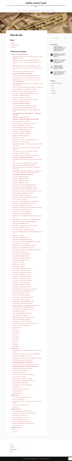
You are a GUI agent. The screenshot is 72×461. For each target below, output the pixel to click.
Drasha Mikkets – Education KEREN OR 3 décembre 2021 (24, 203)
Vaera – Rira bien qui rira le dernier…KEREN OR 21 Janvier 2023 (25, 151)
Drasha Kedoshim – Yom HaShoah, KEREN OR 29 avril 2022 (24, 184)
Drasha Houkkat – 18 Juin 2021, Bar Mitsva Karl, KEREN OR (24, 221)
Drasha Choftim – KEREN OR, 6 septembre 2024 (22, 97)
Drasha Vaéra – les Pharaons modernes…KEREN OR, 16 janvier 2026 (26, 75)
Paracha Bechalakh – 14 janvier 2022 (20, 199)
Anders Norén (46, 458)
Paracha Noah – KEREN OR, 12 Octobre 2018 (21, 319)
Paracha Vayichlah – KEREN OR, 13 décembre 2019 (23, 272)
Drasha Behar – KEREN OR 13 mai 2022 (21, 182)
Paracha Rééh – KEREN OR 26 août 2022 (21, 176)
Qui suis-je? (25, 10)
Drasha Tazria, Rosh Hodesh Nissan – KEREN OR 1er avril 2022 (25, 188)
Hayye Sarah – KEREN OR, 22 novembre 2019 (22, 274)
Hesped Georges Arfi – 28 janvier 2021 (20, 415)
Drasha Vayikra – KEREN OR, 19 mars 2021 (21, 227)
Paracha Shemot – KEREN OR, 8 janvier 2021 (21, 237)
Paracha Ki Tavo (16, 340)
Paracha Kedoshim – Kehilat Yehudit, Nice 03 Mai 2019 (23, 297)
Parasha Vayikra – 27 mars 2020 (19, 264)
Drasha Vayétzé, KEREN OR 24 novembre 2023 (22, 125)
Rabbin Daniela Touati (36, 3)
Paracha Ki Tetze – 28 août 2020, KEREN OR (21, 254)
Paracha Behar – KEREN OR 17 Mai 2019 (21, 293)
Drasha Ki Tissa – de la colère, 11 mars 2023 (21, 141)
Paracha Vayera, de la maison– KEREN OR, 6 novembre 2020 (24, 245)
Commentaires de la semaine (34, 10)
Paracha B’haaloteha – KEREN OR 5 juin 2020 (22, 258)
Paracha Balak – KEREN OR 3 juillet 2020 (21, 256)
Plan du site (16, 34)
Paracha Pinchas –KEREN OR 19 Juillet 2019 (21, 284)
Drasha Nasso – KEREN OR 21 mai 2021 (21, 223)
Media (48, 10)
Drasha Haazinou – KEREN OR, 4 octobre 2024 (22, 356)
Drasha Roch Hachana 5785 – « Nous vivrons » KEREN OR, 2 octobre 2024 (27, 358)
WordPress (35, 458)
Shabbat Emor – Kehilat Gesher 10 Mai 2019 (21, 295)
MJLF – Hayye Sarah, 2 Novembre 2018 (20, 315)
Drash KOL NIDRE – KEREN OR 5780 (20, 382)
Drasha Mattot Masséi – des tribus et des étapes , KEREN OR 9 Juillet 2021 (27, 219)
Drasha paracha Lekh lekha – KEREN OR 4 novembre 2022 (24, 165)
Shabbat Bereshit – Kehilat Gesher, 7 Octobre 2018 (22, 321)
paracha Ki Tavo (16, 329)
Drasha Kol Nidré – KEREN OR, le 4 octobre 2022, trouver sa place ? (26, 364)
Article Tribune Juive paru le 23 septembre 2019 (22, 397)
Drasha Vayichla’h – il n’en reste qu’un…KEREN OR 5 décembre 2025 (26, 77)
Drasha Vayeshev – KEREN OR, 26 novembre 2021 (22, 205)
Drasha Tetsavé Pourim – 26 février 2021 (20, 370)
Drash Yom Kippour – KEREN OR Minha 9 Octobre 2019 (24, 380)
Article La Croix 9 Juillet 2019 (18, 399)
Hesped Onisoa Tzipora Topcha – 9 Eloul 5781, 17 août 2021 (24, 413)
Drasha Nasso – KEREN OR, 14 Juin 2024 (21, 101)
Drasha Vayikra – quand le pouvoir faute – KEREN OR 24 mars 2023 (26, 139)
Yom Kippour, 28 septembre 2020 (19, 372)
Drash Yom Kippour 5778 (18, 391)
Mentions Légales (14, 45)
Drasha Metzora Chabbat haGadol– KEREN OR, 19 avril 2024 (24, 105)
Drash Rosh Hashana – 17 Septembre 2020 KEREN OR (23, 374)
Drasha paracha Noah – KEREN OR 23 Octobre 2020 (23, 247)
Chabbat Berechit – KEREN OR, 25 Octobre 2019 (22, 276)
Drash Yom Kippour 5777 (18, 393)
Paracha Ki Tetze (16, 333)
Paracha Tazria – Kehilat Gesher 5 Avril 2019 (21, 299)
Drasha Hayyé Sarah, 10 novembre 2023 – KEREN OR (23, 127)
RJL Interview (15, 407)
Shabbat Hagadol (16, 346)
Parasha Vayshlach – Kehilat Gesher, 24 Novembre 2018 (23, 309)
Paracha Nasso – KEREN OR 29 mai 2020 (21, 260)
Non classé (18, 409)
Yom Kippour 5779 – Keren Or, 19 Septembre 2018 (22, 384)
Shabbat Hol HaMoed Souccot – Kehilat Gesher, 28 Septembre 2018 (26, 323)
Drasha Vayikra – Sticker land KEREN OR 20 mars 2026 (23, 71)
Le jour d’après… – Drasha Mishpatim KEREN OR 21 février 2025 (25, 93)
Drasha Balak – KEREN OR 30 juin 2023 (21, 135)
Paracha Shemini (16, 337)
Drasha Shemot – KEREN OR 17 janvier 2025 (21, 95)
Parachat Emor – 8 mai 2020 (18, 262)
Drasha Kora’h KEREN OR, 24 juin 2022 (20, 178)
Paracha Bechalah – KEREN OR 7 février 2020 (22, 268)
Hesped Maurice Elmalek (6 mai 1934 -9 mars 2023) (23, 411)
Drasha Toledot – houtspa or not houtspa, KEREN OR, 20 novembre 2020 (27, 241)
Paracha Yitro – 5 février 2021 (18, 235)
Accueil (19, 10)
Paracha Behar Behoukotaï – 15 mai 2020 (20, 417)
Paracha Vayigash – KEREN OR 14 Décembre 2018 (22, 303)
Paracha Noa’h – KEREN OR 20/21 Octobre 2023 (22, 129)
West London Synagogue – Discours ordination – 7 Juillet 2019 (25, 288)
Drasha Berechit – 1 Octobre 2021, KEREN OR (22, 211)
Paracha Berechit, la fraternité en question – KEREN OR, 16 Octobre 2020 (27, 249)
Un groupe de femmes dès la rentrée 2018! (21, 389)
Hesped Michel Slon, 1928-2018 (19, 311)
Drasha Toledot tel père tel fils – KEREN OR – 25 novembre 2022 (25, 163)
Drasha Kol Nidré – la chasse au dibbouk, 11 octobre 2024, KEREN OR (26, 353)
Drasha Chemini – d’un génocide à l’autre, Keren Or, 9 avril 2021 (25, 225)
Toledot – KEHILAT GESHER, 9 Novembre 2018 (22, 313)
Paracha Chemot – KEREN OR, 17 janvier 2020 (22, 421)
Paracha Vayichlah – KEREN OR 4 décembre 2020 (22, 239)
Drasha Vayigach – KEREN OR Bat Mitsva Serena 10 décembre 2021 (26, 201)
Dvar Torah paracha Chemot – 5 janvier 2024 (21, 121)
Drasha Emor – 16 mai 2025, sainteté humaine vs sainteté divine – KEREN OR (28, 87)
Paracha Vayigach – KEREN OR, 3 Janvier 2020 (22, 270)
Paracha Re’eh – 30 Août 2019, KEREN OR (21, 282)
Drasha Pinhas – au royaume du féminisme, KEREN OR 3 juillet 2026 (26, 60)
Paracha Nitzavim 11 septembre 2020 (20, 251)
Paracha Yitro (15, 342)
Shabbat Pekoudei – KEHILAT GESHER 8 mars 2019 (23, 301)
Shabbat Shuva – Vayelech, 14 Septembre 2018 (22, 325)
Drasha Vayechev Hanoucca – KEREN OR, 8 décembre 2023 (24, 123)
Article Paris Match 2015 (17, 425)
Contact (52, 10)
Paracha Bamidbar (16, 331)
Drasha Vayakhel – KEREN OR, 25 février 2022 (22, 195)
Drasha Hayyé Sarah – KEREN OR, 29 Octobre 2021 (23, 209)
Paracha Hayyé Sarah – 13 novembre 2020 (21, 243)
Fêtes (44, 10)
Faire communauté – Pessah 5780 (19, 376)
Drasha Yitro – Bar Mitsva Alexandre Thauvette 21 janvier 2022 (25, 197)
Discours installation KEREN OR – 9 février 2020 (22, 378)
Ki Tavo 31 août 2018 (17, 327)
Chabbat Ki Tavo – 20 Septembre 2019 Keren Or (22, 278)
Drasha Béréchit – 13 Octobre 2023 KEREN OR (22, 131)
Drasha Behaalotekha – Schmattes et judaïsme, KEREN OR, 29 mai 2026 (26, 65)
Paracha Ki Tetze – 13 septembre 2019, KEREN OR (22, 280)
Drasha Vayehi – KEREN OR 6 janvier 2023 (21, 153)
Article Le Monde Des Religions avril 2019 (21, 405)
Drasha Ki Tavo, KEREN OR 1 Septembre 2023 (22, 133)
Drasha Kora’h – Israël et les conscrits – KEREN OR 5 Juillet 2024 (25, 99)
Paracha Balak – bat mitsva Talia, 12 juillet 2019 (22, 286)
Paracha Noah (15, 344)
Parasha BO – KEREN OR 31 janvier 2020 (21, 419)
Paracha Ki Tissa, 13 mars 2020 (19, 266)
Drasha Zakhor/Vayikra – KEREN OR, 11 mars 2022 (23, 193)
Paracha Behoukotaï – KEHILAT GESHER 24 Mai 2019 (23, 291)
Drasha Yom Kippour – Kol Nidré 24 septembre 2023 (23, 360)
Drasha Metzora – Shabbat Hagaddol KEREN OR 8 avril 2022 (24, 186)
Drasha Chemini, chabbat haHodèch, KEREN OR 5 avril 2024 (24, 107)
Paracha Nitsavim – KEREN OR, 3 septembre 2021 (22, 213)
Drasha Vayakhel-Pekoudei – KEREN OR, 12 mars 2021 (23, 229)
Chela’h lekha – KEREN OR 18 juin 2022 (21, 180)
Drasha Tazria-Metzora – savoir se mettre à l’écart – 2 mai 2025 (25, 89)
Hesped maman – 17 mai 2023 (18, 137)
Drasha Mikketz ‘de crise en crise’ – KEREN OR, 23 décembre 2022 (26, 155)
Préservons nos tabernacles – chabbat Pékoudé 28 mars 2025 (24, 91)
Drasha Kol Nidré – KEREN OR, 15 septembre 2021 (23, 368)
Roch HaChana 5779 (17, 386)
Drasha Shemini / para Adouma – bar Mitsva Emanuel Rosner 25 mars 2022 (27, 191)
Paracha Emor (15, 335)
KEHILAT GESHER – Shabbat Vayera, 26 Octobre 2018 (23, 317)
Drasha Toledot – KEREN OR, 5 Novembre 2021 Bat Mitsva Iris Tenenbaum (27, 207)
